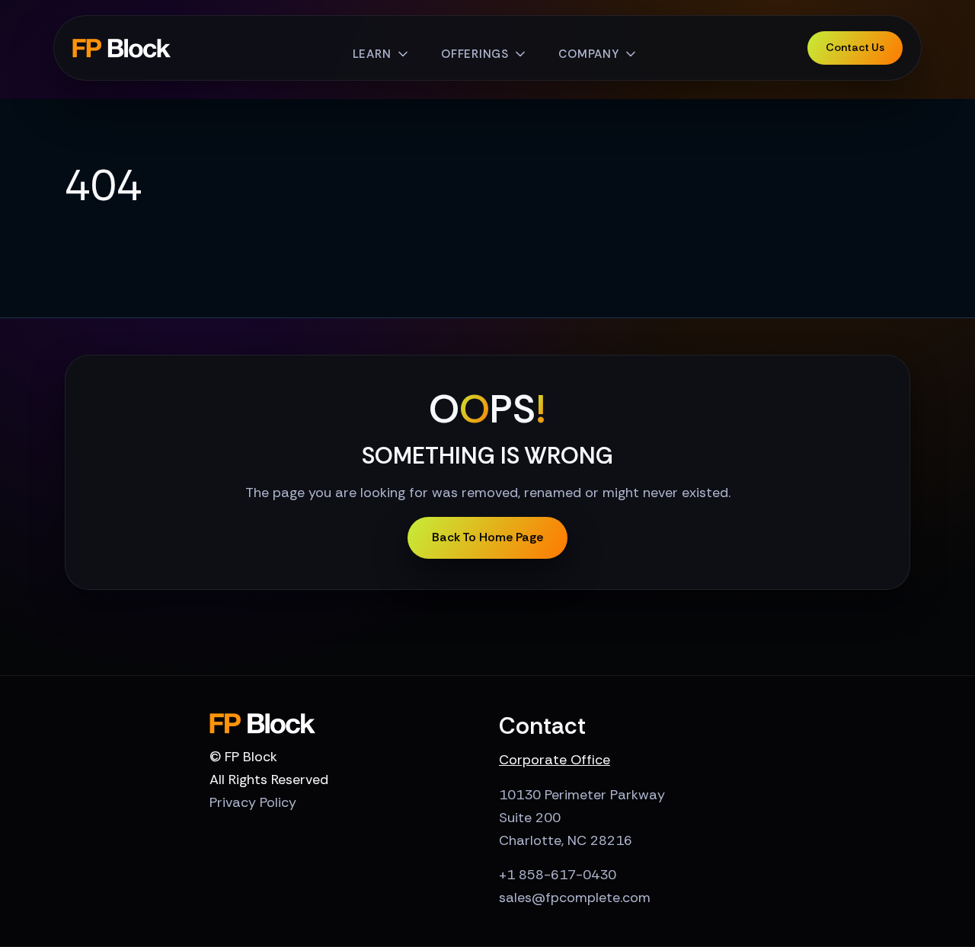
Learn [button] (372, 54)
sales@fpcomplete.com (575, 897)
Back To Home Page (487, 537)
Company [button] (588, 54)
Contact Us (855, 47)
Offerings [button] (475, 54)
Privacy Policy (252, 802)
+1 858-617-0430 (557, 875)
